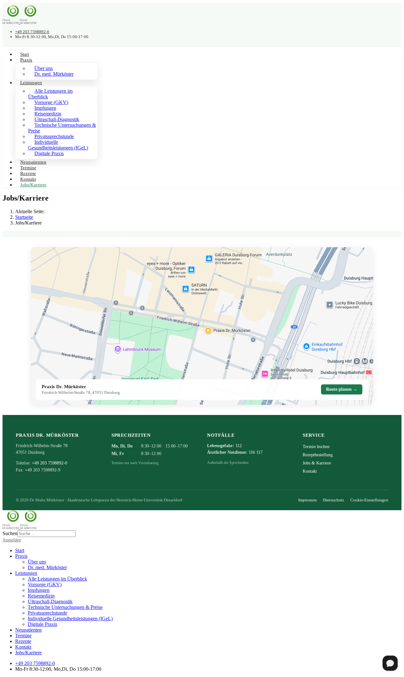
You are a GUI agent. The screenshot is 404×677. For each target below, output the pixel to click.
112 (238, 445)
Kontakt (310, 471)
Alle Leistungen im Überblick (50, 93)
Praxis (26, 59)
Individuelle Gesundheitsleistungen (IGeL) (58, 144)
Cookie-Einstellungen (369, 500)
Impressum (307, 500)
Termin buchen (316, 446)
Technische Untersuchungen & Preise (62, 127)
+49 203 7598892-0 (32, 31)
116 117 (256, 452)
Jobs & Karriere (317, 463)
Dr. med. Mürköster (54, 74)
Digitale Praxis (49, 153)
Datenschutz (333, 500)
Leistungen (31, 82)
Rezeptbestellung (318, 454)
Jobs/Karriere (33, 184)
